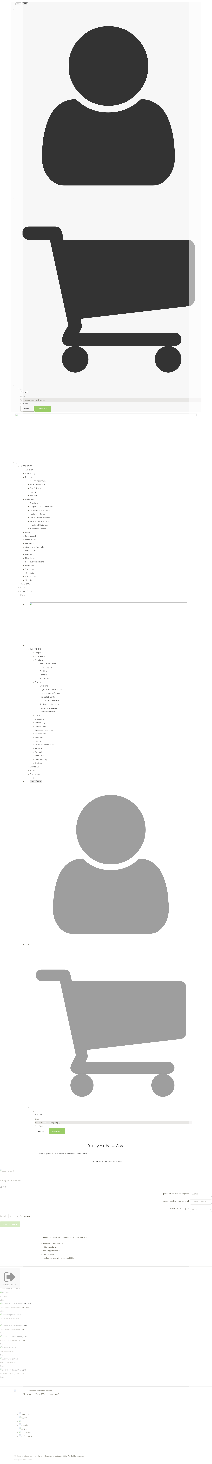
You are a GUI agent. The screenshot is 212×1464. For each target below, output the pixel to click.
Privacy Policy (26, 591)
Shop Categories (45, 1154)
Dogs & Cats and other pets (41, 507)
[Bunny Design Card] (9, 1359)
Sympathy (29, 569)
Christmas (29, 499)
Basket (27, 408)
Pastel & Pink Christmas (40, 518)
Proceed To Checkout (114, 1162)
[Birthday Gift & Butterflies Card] (13, 1326)
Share (30, 1390)
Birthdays (29, 477)
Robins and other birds (39, 521)
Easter (27, 532)
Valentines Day (31, 576)
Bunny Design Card (8, 1362)
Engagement (30, 536)
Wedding (29, 580)
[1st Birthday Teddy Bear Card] (13, 1370)
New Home (29, 558)
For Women (35, 496)
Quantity (4, 1216)
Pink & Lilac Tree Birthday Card (13, 1340)
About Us (27, 1394)
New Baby (29, 554)
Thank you (29, 573)
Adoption (29, 470)
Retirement (29, 565)
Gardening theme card (9, 1318)
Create (29, 1460)
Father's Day (30, 540)
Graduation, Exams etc (34, 547)
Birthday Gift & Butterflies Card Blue (14, 1307)
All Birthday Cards (37, 484)
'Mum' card (4, 1296)
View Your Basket (95, 1162)
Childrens (34, 503)
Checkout (42, 408)
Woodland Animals (38, 529)
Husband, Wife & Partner (40, 510)
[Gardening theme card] (10, 1315)
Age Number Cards (38, 481)
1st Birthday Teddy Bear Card (12, 1373)
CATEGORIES (26, 466)
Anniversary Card (7, 1351)
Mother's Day (30, 551)
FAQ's (22, 588)
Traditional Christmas (38, 525)
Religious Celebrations (34, 562)
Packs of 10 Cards (37, 514)
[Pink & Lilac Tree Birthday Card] (13, 1337)
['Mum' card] (5, 1293)
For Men (33, 492)
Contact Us (25, 584)
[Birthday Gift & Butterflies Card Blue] (15, 1304)
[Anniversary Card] (8, 1348)
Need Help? (53, 1394)
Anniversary (30, 473)
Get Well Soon (31, 543)
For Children (35, 488)
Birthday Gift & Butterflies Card (12, 1329)
